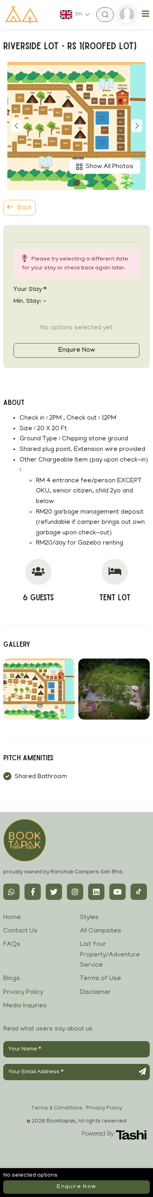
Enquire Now (76, 350)
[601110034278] (11, 892)
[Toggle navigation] (146, 14)
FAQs (11, 944)
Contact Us (20, 931)
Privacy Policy (23, 992)
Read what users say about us (48, 1029)
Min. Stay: (30, 302)
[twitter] (54, 892)
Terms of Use (100, 979)
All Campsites (100, 931)
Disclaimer (95, 992)
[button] (76, 182)
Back (24, 208)
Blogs (11, 979)
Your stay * (30, 290)
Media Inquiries (25, 1006)
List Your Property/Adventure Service (110, 955)
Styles (89, 917)
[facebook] (32, 892)
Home (12, 917)
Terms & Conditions (57, 1108)
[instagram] (75, 892)
